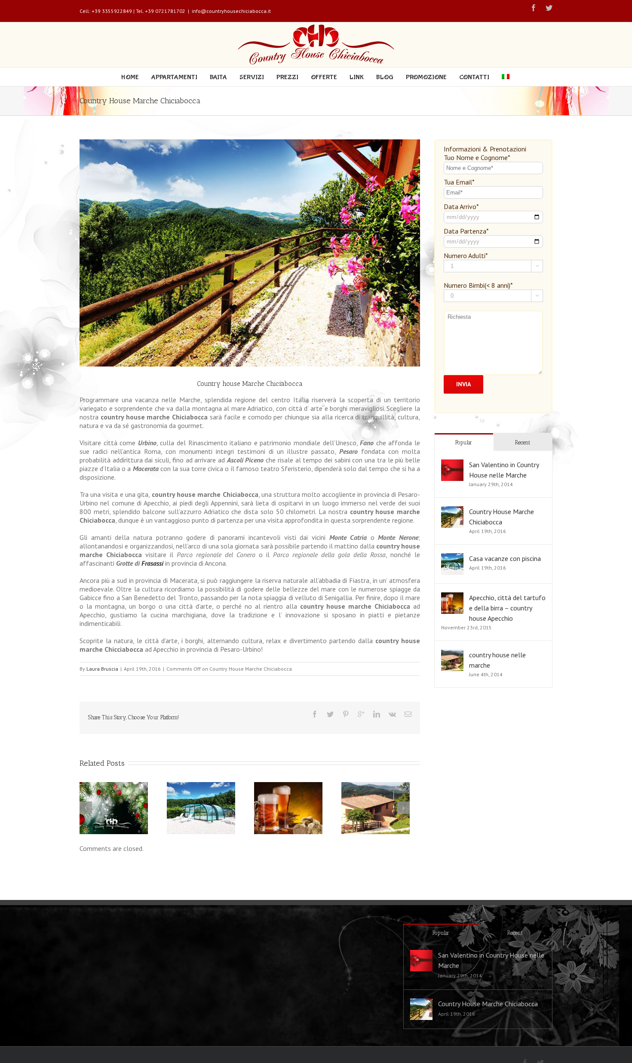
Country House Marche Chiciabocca (488, 1003)
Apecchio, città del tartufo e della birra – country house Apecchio (507, 607)
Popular (463, 442)
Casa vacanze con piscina (505, 558)
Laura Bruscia (102, 669)
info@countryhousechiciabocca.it (231, 11)
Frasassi (152, 563)
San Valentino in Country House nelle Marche (491, 960)
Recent (522, 442)
